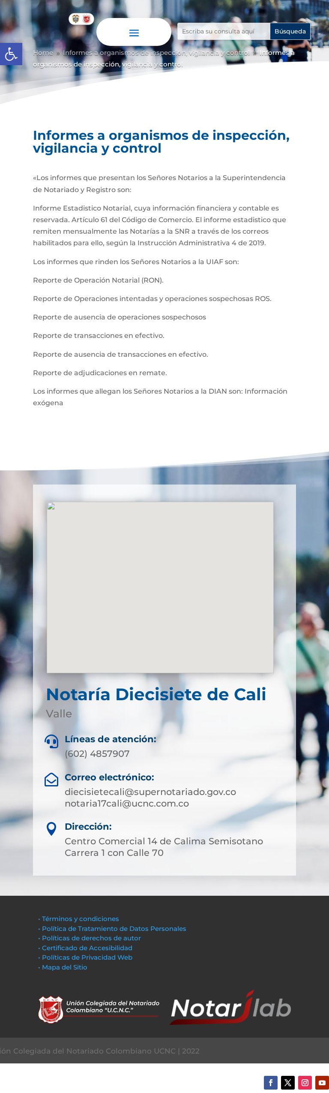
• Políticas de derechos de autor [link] (89, 938)
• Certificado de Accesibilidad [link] (85, 948)
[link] (11, 54)
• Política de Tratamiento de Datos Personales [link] (112, 928)
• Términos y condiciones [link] (78, 919)
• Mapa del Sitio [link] (63, 967)
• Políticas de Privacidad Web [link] (85, 957)
